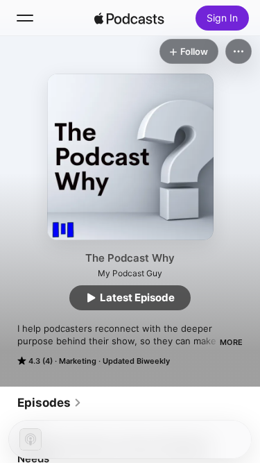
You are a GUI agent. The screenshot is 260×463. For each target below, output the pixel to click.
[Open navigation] (25, 18)
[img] (130, 18)
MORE (231, 342)
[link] (49, 402)
